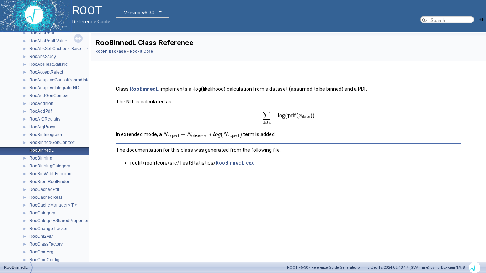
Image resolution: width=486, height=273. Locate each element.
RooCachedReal (45, 197)
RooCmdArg (41, 252)
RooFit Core (141, 51)
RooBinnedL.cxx (235, 163)
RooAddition (41, 103)
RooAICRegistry (44, 119)
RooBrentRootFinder (49, 181)
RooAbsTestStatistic (48, 64)
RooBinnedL (41, 150)
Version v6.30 (139, 12)
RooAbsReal (41, 33)
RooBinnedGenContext (51, 142)
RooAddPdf (40, 111)
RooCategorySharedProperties (59, 220)
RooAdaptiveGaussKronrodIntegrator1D (68, 79)
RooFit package (110, 51)
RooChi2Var (41, 236)
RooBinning (40, 158)
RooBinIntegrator (45, 134)
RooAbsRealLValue (48, 40)
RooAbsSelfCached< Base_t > (58, 48)
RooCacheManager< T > (53, 205)
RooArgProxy (42, 126)
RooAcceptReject (46, 72)
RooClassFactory (46, 244)
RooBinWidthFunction (50, 173)
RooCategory (42, 212)
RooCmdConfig (44, 259)
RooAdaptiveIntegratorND (54, 87)
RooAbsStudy (42, 56)
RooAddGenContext (48, 95)
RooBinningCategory (49, 166)
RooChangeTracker (48, 228)
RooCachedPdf (44, 189)
